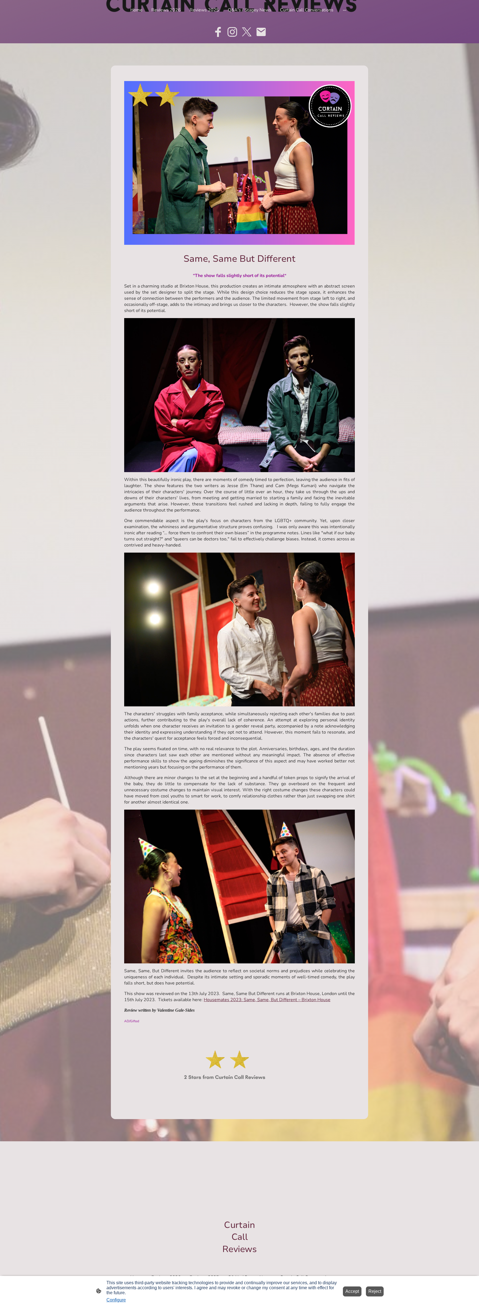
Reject (374, 1291)
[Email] (261, 32)
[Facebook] (218, 32)
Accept (352, 1291)
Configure (116, 1300)
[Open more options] (344, 10)
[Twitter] (247, 32)
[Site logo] (239, 1260)
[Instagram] (232, 32)
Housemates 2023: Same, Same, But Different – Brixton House (267, 1000)
